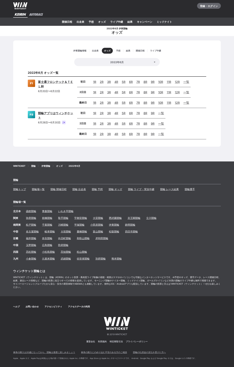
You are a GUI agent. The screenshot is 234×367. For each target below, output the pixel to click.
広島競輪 (47, 245)
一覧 (186, 82)
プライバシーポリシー (137, 341)
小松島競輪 (48, 251)
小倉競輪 (31, 258)
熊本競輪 (117, 258)
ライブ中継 (116, 21)
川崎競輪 (63, 224)
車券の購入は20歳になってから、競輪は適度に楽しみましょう (44, 352)
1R (94, 82)
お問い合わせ (32, 306)
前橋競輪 (47, 217)
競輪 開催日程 (58, 189)
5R (123, 82)
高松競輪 (31, 251)
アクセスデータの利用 (79, 306)
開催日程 (67, 21)
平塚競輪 (79, 224)
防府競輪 (63, 245)
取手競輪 (63, 217)
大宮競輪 (98, 217)
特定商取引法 (116, 341)
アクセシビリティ (53, 306)
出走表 (80, 21)
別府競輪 (100, 258)
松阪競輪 (114, 231)
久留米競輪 (48, 258)
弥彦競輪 (31, 217)
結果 (130, 21)
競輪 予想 (97, 189)
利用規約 (102, 341)
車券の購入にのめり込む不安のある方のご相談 (104, 352)
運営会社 (90, 341)
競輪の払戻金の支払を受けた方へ (149, 352)
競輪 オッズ (115, 189)
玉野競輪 (31, 245)
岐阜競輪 (50, 231)
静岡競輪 (130, 224)
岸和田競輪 (101, 238)
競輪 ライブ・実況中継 (141, 189)
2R (101, 82)
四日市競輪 (131, 231)
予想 (91, 21)
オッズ (102, 21)
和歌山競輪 (83, 238)
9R (152, 82)
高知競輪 (66, 251)
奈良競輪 (47, 238)
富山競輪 (98, 231)
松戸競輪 (31, 224)
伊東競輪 (114, 224)
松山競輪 (82, 251)
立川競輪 (151, 217)
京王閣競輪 (134, 217)
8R (145, 82)
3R (109, 82)
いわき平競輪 (65, 211)
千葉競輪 (47, 224)
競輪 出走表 (79, 189)
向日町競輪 (64, 238)
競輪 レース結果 (169, 189)
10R (160, 82)
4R (116, 82)
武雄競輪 (66, 258)
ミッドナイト (164, 21)
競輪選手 (190, 189)
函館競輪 (31, 211)
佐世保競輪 (83, 258)
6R (131, 82)
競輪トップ (19, 189)
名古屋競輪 (32, 231)
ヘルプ (16, 306)
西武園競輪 (115, 217)
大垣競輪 (66, 231)
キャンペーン (144, 21)
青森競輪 (47, 211)
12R (177, 82)
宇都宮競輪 (80, 217)
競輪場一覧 (38, 189)
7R (138, 82)
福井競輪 (31, 238)
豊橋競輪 (82, 231)
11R (169, 82)
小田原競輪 (96, 224)
